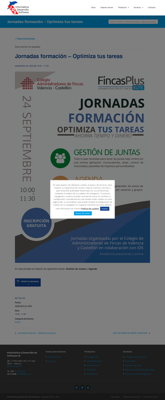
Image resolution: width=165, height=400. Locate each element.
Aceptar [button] (105, 208)
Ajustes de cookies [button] (83, 213)
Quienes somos (107, 7)
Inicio (93, 7)
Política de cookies (90, 208)
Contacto (151, 7)
